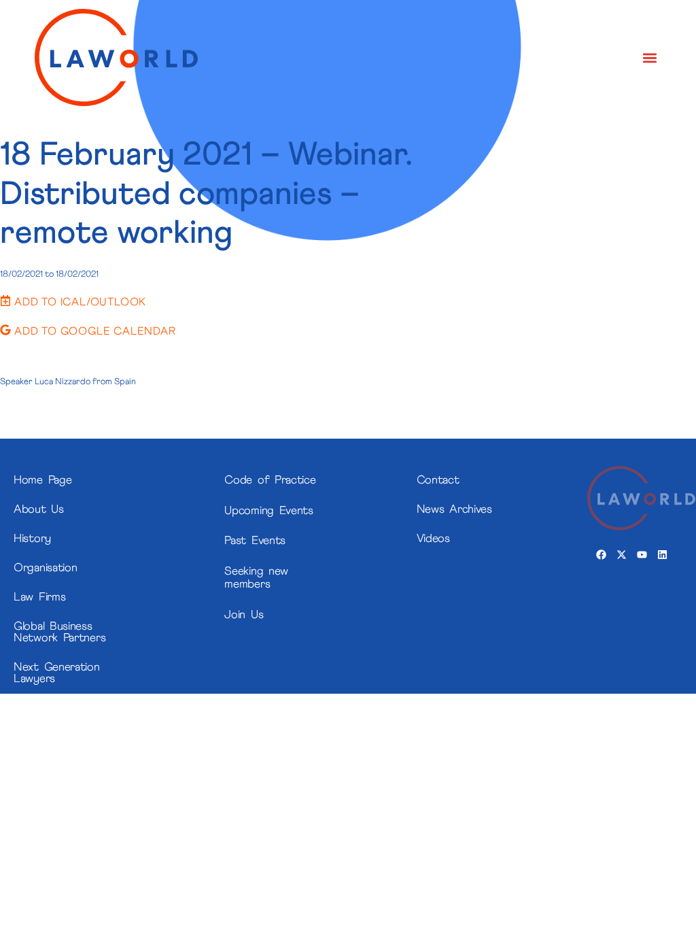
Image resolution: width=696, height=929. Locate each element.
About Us (39, 510)
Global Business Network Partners (59, 632)
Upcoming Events (268, 511)
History (32, 539)
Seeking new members (256, 578)
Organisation (45, 568)
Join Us (243, 615)
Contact (438, 480)
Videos (433, 539)
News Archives (454, 510)
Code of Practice (269, 480)
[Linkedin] (662, 554)
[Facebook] (601, 554)
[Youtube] (641, 554)
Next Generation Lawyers (57, 673)
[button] (650, 57)
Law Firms (39, 597)
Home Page (42, 480)
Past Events (254, 541)
